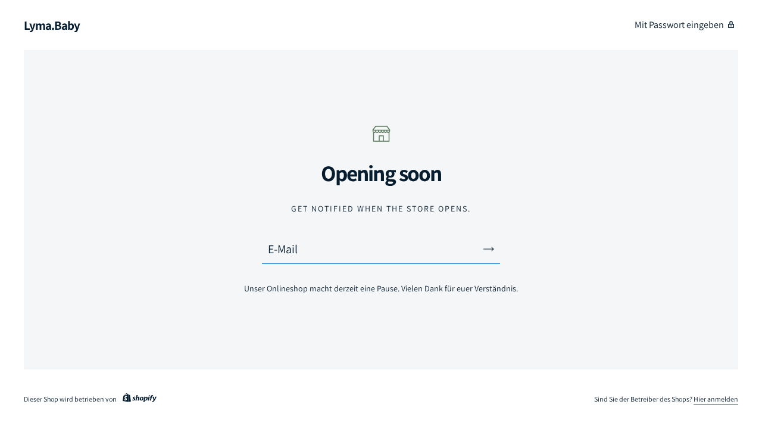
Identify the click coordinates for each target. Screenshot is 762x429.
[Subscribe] (488, 249)
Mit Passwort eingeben (679, 24)
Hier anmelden (716, 398)
